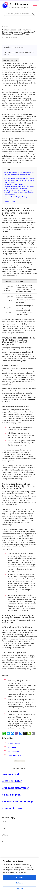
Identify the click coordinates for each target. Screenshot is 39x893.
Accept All (19, 877)
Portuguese (20, 761)
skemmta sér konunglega (17, 801)
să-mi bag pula (11, 794)
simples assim (13, 751)
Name (5, 821)
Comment (5, 842)
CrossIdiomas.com (18, 4)
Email (4, 828)
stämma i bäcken (12, 808)
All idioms (5, 27)
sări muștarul (10, 774)
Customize (19, 883)
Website (5, 835)
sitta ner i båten (12, 780)
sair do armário (14, 744)
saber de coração (14, 755)
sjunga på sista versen (15, 787)
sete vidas (12, 748)
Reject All (19, 888)
